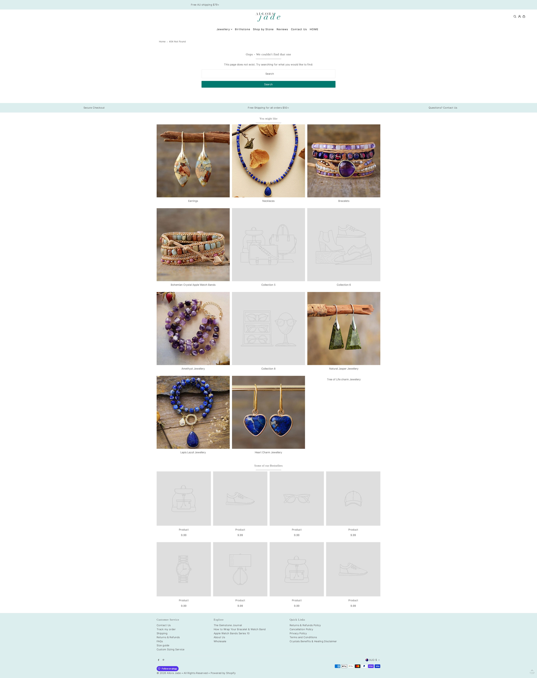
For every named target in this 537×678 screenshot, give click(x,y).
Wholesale (220, 641)
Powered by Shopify (223, 673)
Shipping (162, 633)
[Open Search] (515, 16)
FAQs (160, 641)
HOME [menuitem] (314, 29)
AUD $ (373, 659)
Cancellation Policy (301, 629)
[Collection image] (268, 244)
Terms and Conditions (303, 637)
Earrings (193, 200)
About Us (219, 637)
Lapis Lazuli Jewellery (193, 452)
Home (162, 41)
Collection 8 (268, 368)
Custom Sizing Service (170, 649)
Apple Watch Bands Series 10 (232, 633)
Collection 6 (344, 284)
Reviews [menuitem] (282, 29)
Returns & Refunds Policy (305, 625)
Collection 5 (268, 284)
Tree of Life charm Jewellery (344, 379)
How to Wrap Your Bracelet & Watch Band (240, 629)
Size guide (163, 645)
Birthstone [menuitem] (242, 29)
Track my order (166, 629)
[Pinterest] (163, 660)
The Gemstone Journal (228, 625)
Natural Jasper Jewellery (343, 368)
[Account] (519, 16)
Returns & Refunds (168, 637)
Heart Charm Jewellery (268, 452)
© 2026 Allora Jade (169, 673)
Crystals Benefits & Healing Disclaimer (313, 641)
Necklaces (268, 200)
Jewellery (223, 29)
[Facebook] (158, 660)
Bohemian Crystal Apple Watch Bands (193, 284)
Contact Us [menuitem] (299, 29)
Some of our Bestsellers (268, 465)
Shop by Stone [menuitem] (263, 29)
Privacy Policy (298, 633)
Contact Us (164, 625)
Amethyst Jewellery (193, 368)
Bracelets (343, 200)
